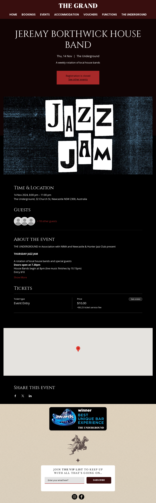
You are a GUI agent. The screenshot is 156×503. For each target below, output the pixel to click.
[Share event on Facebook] (15, 396)
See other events (78, 79)
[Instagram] (74, 497)
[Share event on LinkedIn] (30, 396)
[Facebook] (81, 497)
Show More (20, 277)
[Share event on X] (22, 396)
